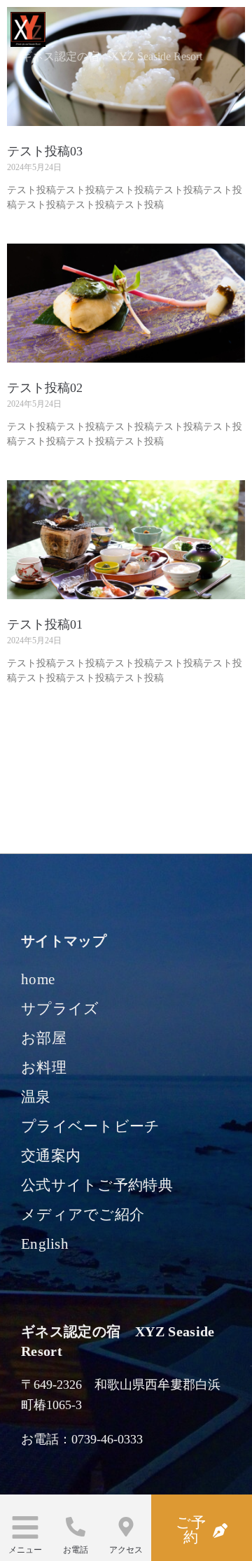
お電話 (75, 1550)
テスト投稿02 (45, 388)
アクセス (126, 1550)
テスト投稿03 (45, 151)
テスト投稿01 (45, 624)
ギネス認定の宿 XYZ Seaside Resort (111, 56)
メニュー (25, 1550)
